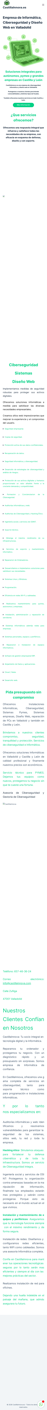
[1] (41, 1405)
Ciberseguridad (23, 364)
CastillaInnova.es (14, 7)
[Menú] (43, 5)
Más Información (23, 105)
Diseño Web (23, 381)
